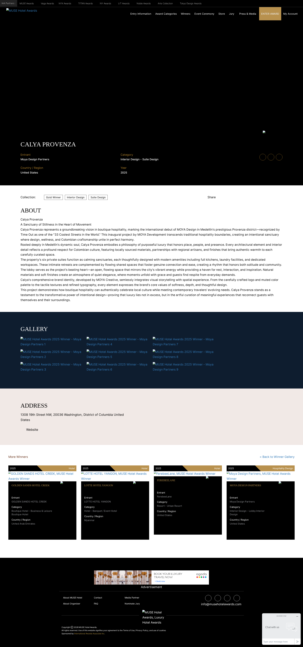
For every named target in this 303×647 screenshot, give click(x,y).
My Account (290, 13)
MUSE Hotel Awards (88, 627)
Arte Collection (165, 3)
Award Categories (166, 13)
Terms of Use (129, 630)
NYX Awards (65, 3)
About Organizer (71, 603)
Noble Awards (144, 3)
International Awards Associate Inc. (89, 633)
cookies (162, 630)
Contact (98, 597)
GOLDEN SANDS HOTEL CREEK (31, 485)
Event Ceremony (204, 13)
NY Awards (106, 3)
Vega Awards (47, 3)
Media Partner (132, 597)
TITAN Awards (85, 3)
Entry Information (140, 13)
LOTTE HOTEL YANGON (98, 485)
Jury (231, 13)
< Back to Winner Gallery (277, 457)
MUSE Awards (27, 3)
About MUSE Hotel (72, 597)
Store (221, 13)
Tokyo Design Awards (191, 3)
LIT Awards (124, 3)
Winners (185, 13)
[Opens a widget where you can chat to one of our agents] (281, 629)
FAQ (96, 603)
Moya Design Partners (245, 485)
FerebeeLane (166, 480)
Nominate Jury (132, 603)
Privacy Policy (142, 630)
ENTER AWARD (270, 13)
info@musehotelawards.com (220, 604)
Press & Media (247, 13)
